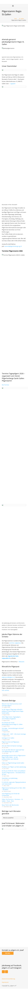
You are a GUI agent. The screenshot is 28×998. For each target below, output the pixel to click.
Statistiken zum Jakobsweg (9, 778)
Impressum (5, 982)
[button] (14, 6)
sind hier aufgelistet (15, 643)
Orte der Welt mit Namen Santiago (12, 746)
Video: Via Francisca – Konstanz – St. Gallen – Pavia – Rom (12, 800)
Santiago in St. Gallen (8, 738)
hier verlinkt (5, 690)
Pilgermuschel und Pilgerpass (10, 742)
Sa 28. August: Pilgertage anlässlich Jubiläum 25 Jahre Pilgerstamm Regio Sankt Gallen (12, 711)
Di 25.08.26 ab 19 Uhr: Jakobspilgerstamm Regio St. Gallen (12, 723)
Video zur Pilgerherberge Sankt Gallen (13, 763)
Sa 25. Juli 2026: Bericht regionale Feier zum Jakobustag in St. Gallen (13, 750)
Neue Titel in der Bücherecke (10, 805)
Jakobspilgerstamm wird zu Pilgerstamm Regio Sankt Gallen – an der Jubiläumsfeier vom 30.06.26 (14, 757)
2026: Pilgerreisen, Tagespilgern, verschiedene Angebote (11, 718)
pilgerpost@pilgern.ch (8, 677)
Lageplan (12, 83)
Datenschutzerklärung (8, 979)
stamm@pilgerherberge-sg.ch (13, 246)
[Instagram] (6, 971)
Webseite (21, 662)
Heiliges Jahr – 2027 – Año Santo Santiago (14, 734)
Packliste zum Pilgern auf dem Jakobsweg (14, 767)
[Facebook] (3, 971)
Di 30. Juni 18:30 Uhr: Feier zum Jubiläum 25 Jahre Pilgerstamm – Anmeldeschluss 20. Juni (13, 772)
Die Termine (5, 385)
